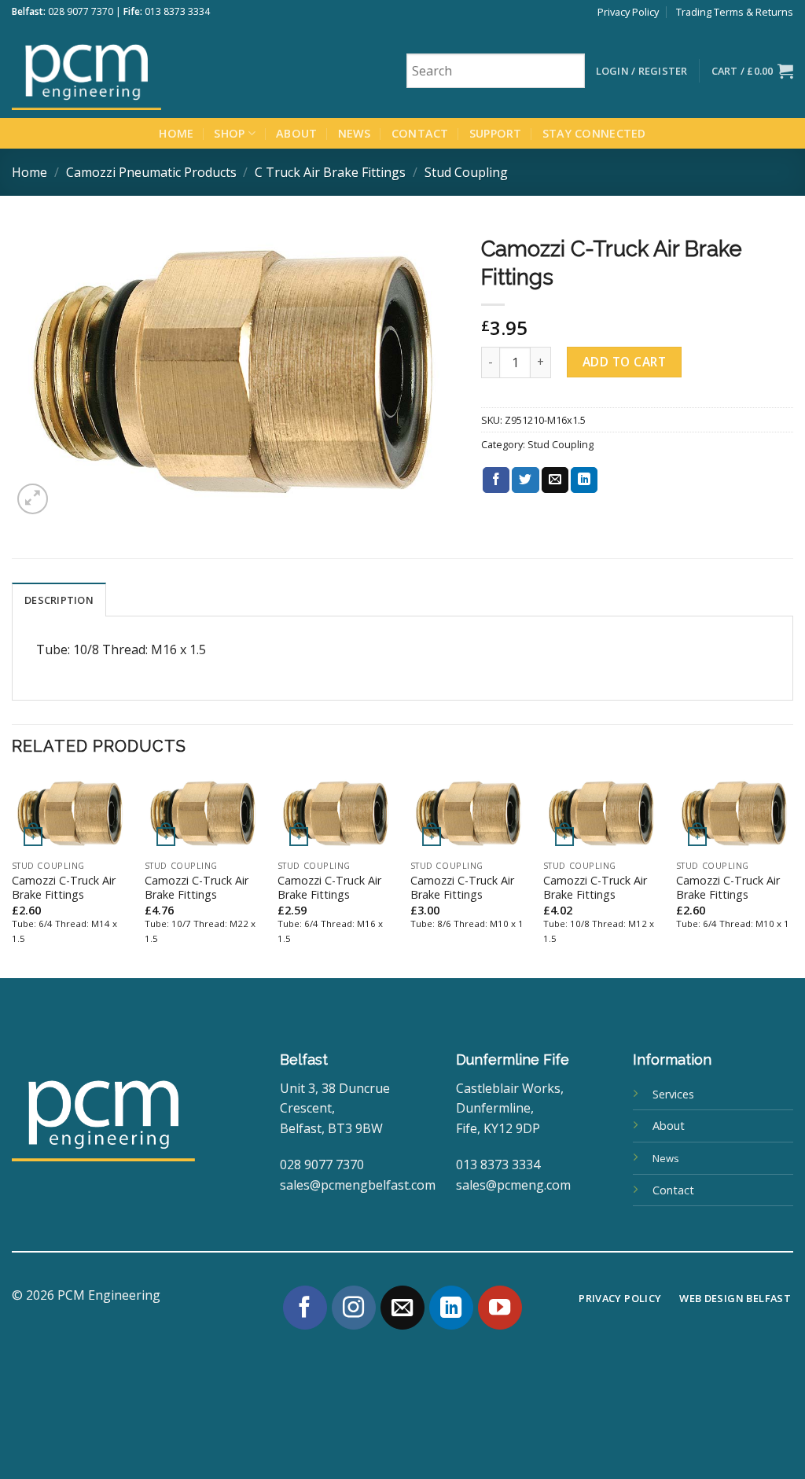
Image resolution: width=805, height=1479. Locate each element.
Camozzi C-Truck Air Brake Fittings (64, 888)
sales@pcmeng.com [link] (513, 1185)
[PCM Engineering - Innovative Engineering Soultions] (130, 71)
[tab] (59, 599)
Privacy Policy (628, 12)
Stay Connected (594, 133)
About (296, 133)
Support (495, 133)
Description (59, 600)
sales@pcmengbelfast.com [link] (358, 1185)
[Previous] (12, 875)
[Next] (792, 875)
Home (176, 133)
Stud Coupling (466, 172)
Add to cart (624, 361)
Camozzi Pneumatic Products (151, 172)
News (354, 133)
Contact (420, 133)
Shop (229, 133)
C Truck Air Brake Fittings (330, 172)
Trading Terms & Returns (734, 12)
